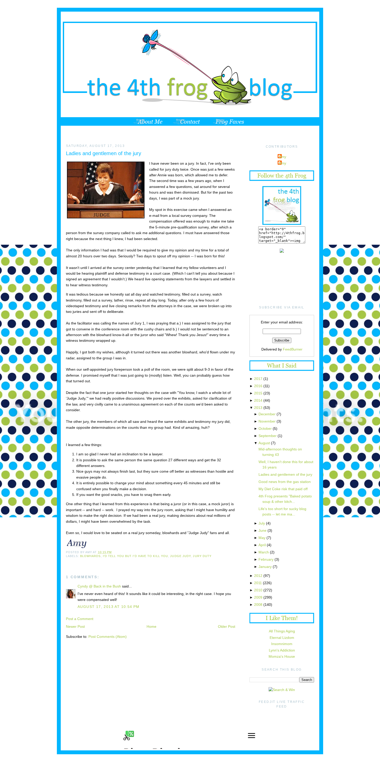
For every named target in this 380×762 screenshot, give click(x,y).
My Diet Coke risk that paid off (283, 489)
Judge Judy (180, 556)
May (262, 538)
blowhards (90, 556)
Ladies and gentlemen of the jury (103, 153)
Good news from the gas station (285, 482)
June (263, 530)
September (268, 436)
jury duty (202, 556)
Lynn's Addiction (282, 650)
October (265, 428)
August (264, 443)
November (267, 421)
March (264, 552)
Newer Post (75, 626)
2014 (258, 400)
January (265, 567)
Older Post (226, 626)
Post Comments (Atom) (107, 636)
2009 (258, 597)
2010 (258, 590)
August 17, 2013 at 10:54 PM (109, 607)
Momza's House (282, 656)
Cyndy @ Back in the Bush (99, 586)
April (262, 545)
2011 (258, 583)
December (267, 414)
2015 (258, 393)
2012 (258, 576)
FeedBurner (292, 349)
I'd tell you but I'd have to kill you (135, 556)
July (262, 523)
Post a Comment (79, 619)
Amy (282, 157)
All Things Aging (282, 631)
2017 (258, 379)
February (266, 559)
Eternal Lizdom (282, 638)
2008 (258, 604)
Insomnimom (281, 644)
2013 (258, 408)
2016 (258, 386)
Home (151, 626)
